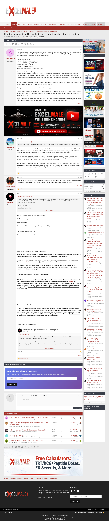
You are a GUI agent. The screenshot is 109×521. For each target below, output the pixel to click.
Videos (30, 24)
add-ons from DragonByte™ (50, 516)
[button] (10, 24)
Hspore (86, 396)
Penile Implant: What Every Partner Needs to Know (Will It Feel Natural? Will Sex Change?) (95, 201)
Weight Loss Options (92, 316)
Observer (86, 398)
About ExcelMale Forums (45, 497)
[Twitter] (75, 491)
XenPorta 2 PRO (47, 519)
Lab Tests (36, 24)
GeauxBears (12, 426)
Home (7, 24)
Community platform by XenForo (54, 515)
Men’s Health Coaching (73, 24)
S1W (10, 442)
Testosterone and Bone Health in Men (93, 358)
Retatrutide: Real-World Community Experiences (94, 310)
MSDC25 (86, 399)
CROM (10, 419)
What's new (21, 24)
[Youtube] (78, 491)
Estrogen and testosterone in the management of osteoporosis (95, 370)
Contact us (74, 512)
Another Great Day (10, 36)
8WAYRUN (62, 519)
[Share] (79, 49)
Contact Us (97, 509)
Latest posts (88, 196)
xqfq (10, 431)
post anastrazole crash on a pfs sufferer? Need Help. (95, 301)
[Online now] (10, 184)
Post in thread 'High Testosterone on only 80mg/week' (41, 330)
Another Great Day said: (24, 142)
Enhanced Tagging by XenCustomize (55, 518)
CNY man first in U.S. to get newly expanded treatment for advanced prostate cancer (95, 215)
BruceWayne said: (23, 334)
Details (76, 516)
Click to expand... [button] (49, 210)
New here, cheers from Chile (95, 232)
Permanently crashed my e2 (95, 349)
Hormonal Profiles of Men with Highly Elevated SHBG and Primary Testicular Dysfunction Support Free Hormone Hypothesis (95, 273)
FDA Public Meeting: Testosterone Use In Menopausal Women (93, 339)
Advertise (102, 509)
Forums (14, 24)
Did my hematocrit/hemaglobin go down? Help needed (27, 430)
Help (96, 512)
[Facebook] (71, 491)
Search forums (14, 28)
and (27, 189)
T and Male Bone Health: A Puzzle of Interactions (95, 381)
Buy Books (62, 24)
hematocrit (41, 36)
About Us (90, 509)
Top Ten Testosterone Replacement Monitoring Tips (94, 320)
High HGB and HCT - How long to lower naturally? (26, 440)
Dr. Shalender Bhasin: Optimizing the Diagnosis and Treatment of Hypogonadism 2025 (94, 258)
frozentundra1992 (13, 437)
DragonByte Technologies (68, 516)
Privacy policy (90, 512)
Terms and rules (82, 512)
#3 (81, 177)
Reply (80, 103)
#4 (81, 193)
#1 (81, 49)
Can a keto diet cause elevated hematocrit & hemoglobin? (28, 417)
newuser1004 (93, 398)
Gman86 (76, 436)
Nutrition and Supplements (94, 335)
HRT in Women (91, 346)
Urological (29, 262)
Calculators (44, 24)
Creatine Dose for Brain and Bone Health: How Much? (95, 330)
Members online (89, 393)
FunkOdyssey (99, 396)
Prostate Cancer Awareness (95, 225)
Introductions (90, 237)
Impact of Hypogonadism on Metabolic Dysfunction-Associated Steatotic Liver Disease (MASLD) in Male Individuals (95, 243)
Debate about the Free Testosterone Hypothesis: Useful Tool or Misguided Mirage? (94, 288)
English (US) (9, 512)
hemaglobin (34, 36)
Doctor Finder (53, 24)
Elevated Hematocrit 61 (17, 435)
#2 (81, 138)
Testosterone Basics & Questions (95, 326)
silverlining (99, 398)
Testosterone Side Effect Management (29, 419)
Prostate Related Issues (93, 223)
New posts (7, 28)
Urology (70, 281)
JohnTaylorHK (75, 419)
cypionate (27, 36)
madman (20, 351)
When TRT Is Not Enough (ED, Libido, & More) (94, 209)
